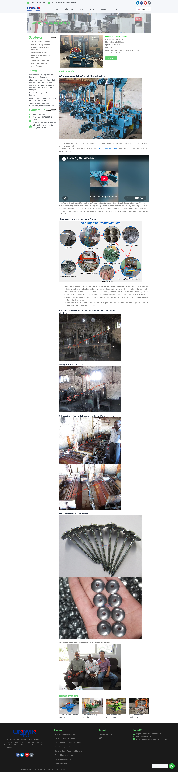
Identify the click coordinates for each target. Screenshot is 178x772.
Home (57, 9)
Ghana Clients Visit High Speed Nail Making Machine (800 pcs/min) (42, 81)
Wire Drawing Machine (39, 53)
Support (103, 9)
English (143, 9)
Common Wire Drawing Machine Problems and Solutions (41, 76)
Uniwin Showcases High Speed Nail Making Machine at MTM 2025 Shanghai (42, 87)
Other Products (36, 66)
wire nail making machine (108, 149)
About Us (69, 9)
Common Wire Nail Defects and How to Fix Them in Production (42, 99)
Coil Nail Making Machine (40, 45)
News (92, 9)
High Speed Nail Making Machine (40, 49)
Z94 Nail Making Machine (40, 42)
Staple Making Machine (40, 60)
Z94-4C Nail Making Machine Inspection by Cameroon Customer (41, 105)
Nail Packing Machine (39, 63)
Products (81, 9)
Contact (115, 9)
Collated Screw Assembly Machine (40, 56)
